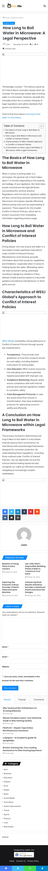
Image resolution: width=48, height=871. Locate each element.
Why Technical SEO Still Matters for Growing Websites (20, 709)
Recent (7, 699)
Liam (8, 44)
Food (6, 786)
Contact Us (21, 861)
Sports (6, 814)
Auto (6, 769)
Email (5, 657)
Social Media (9, 798)
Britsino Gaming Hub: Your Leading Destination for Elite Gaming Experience (22, 749)
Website (5, 667)
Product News (17, 18)
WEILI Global (8, 341)
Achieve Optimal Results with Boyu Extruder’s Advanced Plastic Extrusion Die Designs (35, 587)
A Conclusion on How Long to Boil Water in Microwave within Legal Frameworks (24, 148)
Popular (22, 699)
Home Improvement (12, 806)
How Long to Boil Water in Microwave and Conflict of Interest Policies (23, 137)
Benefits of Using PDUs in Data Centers (10, 566)
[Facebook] (5, 511)
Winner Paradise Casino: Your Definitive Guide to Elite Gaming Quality (22, 719)
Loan (6, 823)
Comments (39, 699)
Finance (7, 818)
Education (8, 778)
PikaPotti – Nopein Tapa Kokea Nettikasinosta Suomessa (18, 729)
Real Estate (8, 827)
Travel (6, 810)
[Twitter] (11, 511)
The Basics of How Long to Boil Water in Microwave (22, 131)
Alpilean (5, 837)
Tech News (8, 802)
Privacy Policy (33, 861)
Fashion (7, 782)
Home (7, 18)
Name (5, 647)
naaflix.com (29, 850)
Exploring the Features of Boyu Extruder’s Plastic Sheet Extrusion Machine (10, 587)
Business (7, 773)
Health (6, 790)
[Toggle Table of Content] (40, 126)
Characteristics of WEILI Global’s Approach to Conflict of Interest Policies (24, 143)
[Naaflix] (15, 6)
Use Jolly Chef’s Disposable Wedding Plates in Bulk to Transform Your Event (35, 568)
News (6, 794)
